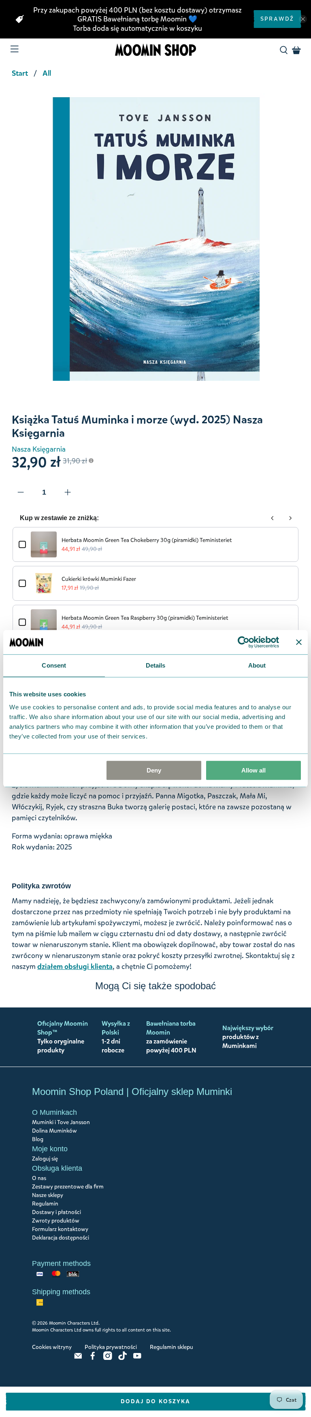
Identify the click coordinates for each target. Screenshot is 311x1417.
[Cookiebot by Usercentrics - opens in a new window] (243, 642)
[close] (303, 19)
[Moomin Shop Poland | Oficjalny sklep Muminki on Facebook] (92, 1358)
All (47, 73)
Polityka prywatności (111, 1347)
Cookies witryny (52, 1347)
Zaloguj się (45, 1159)
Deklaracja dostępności (60, 1238)
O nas (39, 1178)
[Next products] (290, 518)
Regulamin (45, 1204)
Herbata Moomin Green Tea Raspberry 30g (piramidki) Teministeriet (145, 618)
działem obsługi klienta (75, 966)
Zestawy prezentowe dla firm (68, 1187)
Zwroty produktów (55, 1221)
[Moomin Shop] (155, 50)
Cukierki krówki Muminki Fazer (99, 579)
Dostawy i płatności (56, 1212)
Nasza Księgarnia (39, 449)
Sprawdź (277, 19)
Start (20, 73)
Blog (37, 1139)
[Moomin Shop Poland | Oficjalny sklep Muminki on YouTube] (137, 1358)
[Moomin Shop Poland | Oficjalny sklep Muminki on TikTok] (122, 1358)
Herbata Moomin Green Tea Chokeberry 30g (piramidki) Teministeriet (147, 540)
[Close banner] (299, 642)
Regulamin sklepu (171, 1347)
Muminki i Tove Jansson (61, 1122)
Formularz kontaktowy (60, 1229)
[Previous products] (272, 518)
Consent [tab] (54, 665)
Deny (154, 770)
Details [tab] (156, 665)
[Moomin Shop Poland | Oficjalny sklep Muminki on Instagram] (107, 1358)
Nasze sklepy (47, 1195)
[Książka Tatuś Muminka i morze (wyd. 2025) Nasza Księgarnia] (155, 237)
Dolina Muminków (54, 1131)
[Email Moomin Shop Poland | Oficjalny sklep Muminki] (78, 1358)
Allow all (253, 770)
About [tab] (257, 665)
